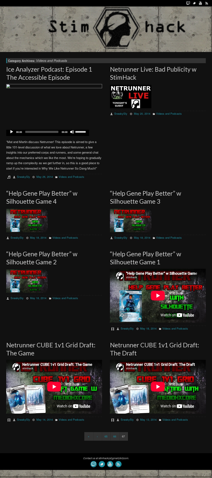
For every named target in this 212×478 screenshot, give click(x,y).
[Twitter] (194, 3)
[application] (47, 133)
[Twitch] (188, 3)
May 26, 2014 (44, 177)
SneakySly (23, 177)
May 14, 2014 (44, 419)
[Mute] (72, 132)
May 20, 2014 (142, 114)
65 (106, 436)
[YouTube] (201, 3)
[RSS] (207, 3)
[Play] (12, 132)
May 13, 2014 (148, 419)
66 (114, 436)
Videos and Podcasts (71, 177)
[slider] (81, 131)
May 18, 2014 (38, 238)
